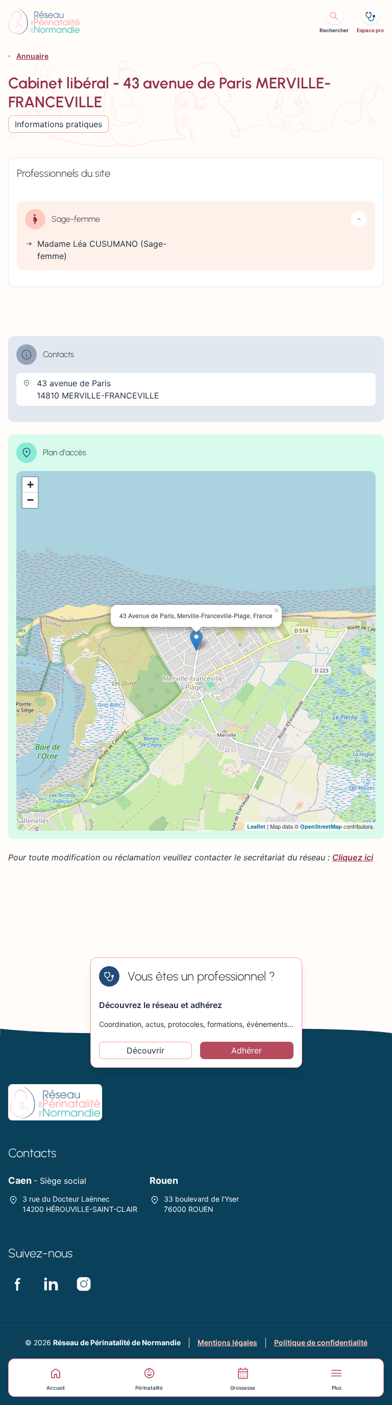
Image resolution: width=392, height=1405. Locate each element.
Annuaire (32, 56)
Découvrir (145, 1050)
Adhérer (246, 1050)
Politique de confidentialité (321, 1342)
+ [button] (30, 484)
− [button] (30, 500)
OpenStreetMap (321, 826)
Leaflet (256, 826)
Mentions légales (227, 1342)
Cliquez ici (352, 857)
